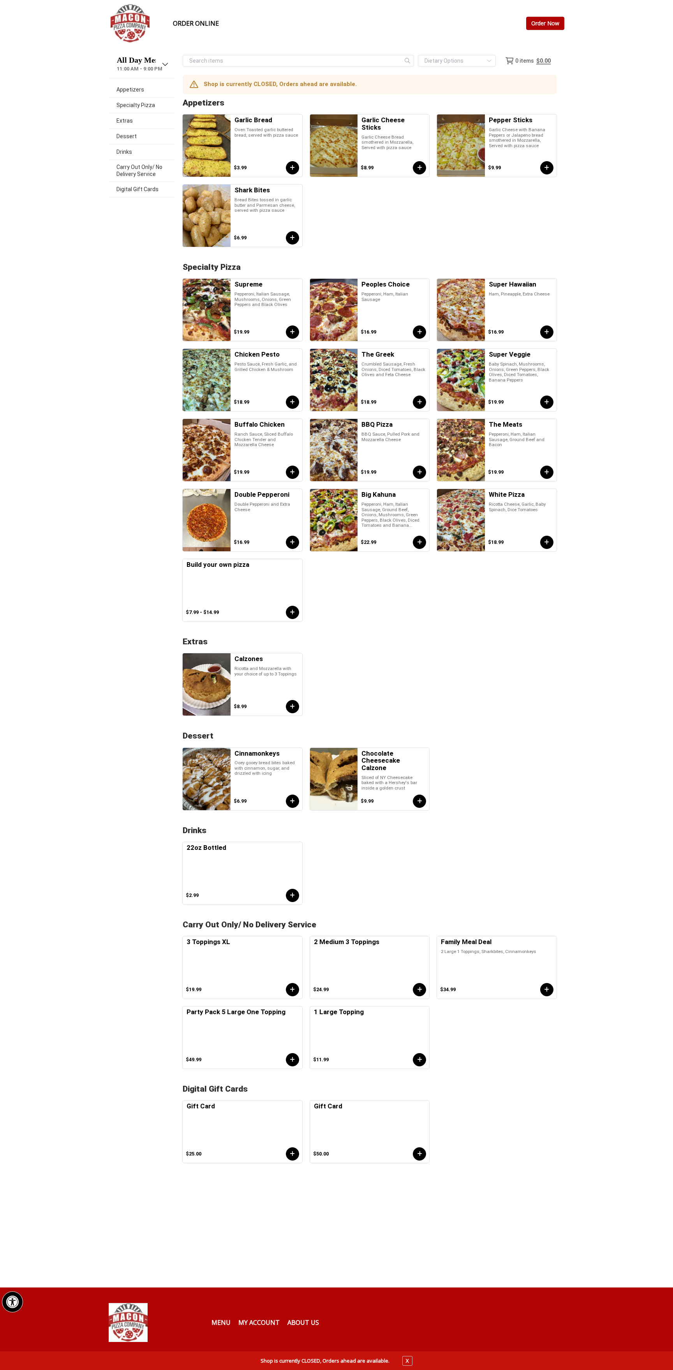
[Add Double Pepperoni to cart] (292, 542)
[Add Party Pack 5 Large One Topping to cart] (292, 1059)
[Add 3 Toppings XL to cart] (292, 989)
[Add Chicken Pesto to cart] (292, 402)
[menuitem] (142, 90)
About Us (303, 1322)
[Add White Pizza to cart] (546, 542)
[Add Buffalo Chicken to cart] (292, 472)
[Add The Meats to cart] (546, 472)
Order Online (196, 23)
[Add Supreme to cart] (292, 332)
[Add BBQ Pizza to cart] (419, 472)
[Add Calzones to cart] (292, 706)
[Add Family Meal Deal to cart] (546, 989)
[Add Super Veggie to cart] (546, 402)
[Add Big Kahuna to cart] (419, 542)
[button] (12, 1301)
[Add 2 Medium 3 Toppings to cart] (419, 989)
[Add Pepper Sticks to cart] (546, 167)
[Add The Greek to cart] (419, 402)
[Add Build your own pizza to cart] (292, 612)
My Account (259, 1322)
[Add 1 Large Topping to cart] (419, 1059)
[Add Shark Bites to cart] (292, 237)
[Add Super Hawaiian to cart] (546, 332)
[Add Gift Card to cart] (292, 1154)
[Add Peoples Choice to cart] (419, 332)
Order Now (545, 23)
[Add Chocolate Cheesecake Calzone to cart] (419, 801)
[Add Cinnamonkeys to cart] (292, 801)
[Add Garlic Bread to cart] (292, 167)
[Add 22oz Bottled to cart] (292, 895)
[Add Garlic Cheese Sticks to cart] (419, 167)
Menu (221, 1322)
